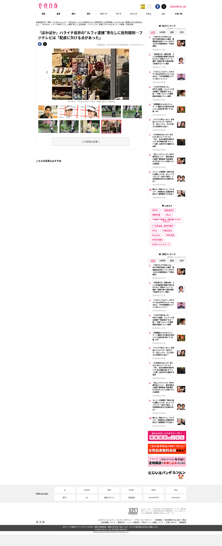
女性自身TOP (41, 22)
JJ (65, 490)
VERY (109, 490)
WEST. (156, 210)
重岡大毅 (156, 214)
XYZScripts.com (123, 532)
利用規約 (158, 520)
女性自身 (131, 497)
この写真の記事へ (90, 141)
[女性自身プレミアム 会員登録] (143, 6)
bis (87, 497)
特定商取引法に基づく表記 (175, 520)
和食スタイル (109, 497)
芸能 (43, 13)
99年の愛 (170, 235)
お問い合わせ (171, 522)
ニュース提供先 (133, 522)
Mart (176, 490)
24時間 (162, 32)
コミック (133, 13)
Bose (169, 214)
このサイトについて (106, 520)
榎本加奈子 (169, 210)
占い (163, 13)
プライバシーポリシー (144, 520)
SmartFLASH (154, 497)
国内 (73, 13)
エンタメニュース (59, 22)
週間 (172, 32)
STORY (131, 490)
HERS (153, 490)
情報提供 (182, 522)
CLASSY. (87, 490)
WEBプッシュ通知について (153, 522)
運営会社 (121, 522)
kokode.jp (176, 497)
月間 (181, 32)
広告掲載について (108, 522)
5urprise (156, 235)
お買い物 (178, 13)
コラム (148, 13)
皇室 (58, 13)
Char (155, 230)
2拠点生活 (168, 230)
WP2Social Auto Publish (101, 532)
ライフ (118, 13)
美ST (65, 497)
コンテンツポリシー (124, 520)
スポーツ (103, 13)
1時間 (152, 32)
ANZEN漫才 (158, 239)
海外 (88, 13)
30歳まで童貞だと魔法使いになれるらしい (167, 220)
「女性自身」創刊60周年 (163, 225)
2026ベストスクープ (161, 244)
